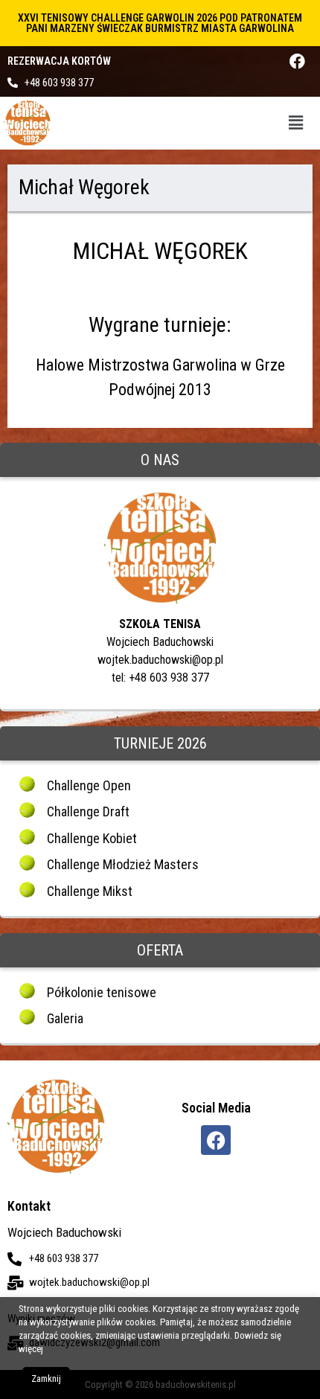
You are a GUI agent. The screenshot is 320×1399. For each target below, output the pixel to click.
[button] (296, 123)
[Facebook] (297, 61)
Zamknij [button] (46, 1378)
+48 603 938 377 (59, 82)
